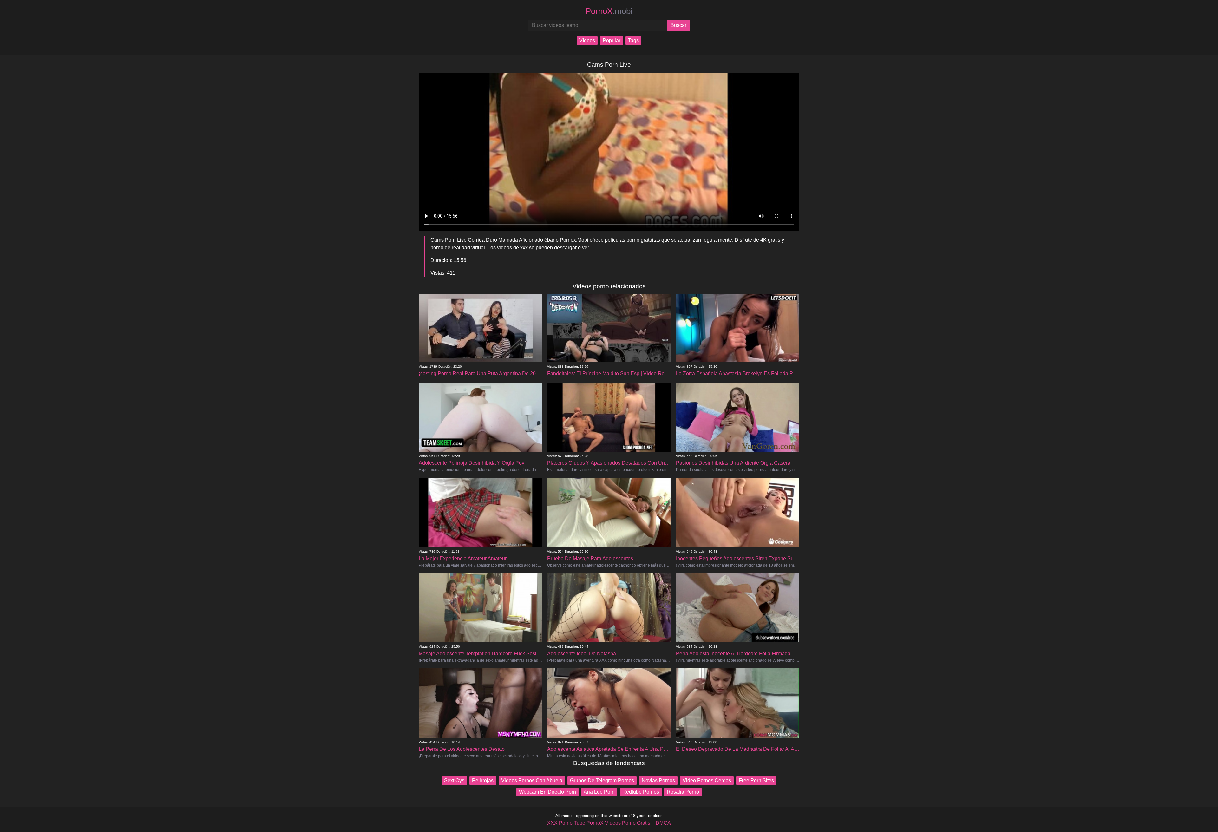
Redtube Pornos (640, 792)
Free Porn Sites (756, 780)
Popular (611, 40)
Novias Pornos (658, 780)
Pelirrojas (483, 780)
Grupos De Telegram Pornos (602, 780)
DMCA (663, 823)
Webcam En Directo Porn (547, 792)
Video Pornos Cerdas (707, 780)
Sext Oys (454, 780)
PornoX (609, 11)
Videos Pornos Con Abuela (531, 780)
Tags (633, 40)
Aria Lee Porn (599, 792)
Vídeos (587, 40)
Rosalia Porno (683, 792)
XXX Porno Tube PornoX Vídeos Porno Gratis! (599, 823)
